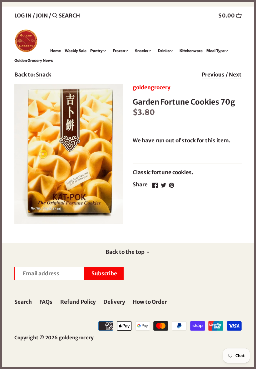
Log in (23, 15)
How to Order (150, 301)
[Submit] (54, 16)
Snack (43, 74)
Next (235, 74)
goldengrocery (151, 87)
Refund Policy (78, 301)
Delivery (114, 301)
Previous (213, 74)
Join (42, 15)
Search (23, 301)
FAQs (45, 301)
